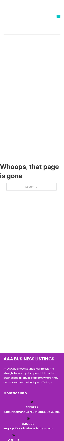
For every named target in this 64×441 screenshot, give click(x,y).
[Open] (58, 17)
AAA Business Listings (17, 17)
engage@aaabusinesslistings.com (28, 428)
